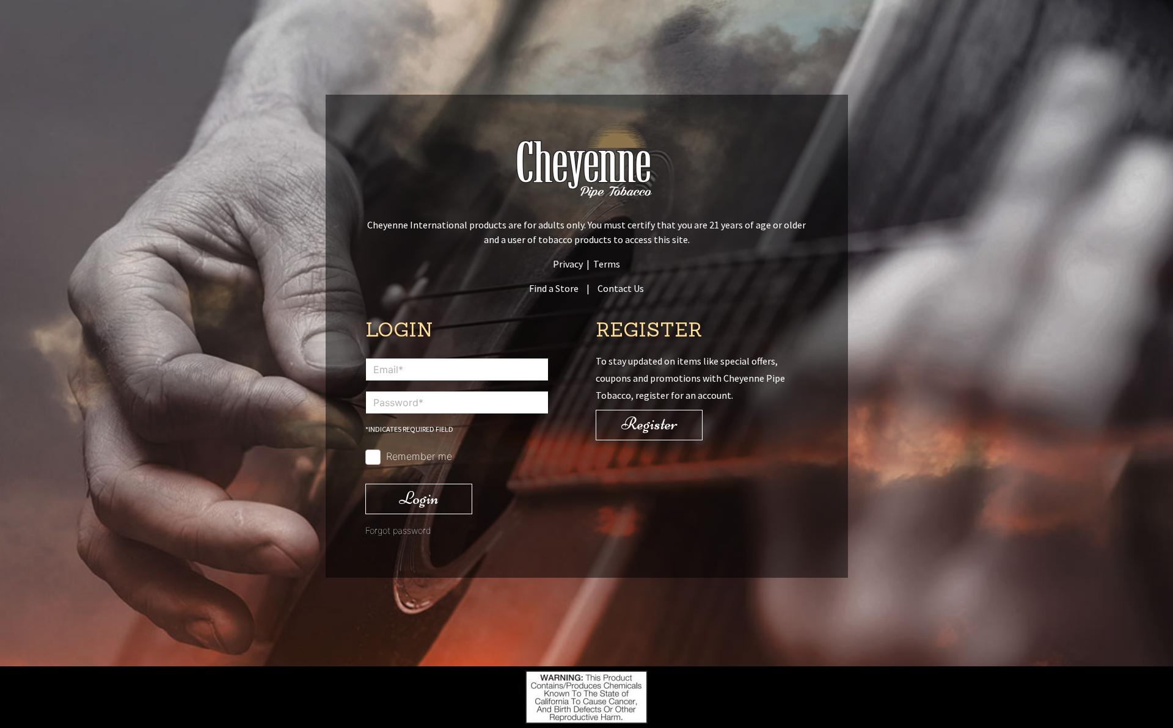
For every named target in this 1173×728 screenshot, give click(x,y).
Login (419, 498)
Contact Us (620, 288)
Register (649, 423)
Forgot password (398, 530)
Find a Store (554, 288)
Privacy (568, 264)
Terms (606, 264)
